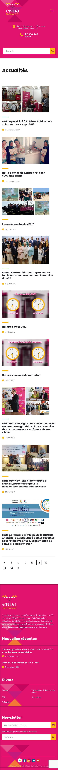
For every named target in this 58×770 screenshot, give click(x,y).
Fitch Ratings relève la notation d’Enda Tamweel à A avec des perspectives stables (27, 650)
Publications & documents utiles (43, 691)
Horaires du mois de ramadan (21, 375)
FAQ (4, 697)
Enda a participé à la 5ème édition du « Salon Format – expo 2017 (27, 123)
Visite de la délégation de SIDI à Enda (20, 662)
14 (12, 568)
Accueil (5, 690)
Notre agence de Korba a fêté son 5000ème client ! (23, 174)
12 (46, 562)
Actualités (6, 702)
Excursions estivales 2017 (18, 224)
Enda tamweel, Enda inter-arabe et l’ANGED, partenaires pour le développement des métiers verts (24, 483)
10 (32, 562)
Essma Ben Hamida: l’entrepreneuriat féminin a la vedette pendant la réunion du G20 (27, 275)
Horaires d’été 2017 (14, 326)
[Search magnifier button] (52, 51)
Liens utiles (36, 697)
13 (5, 568)
